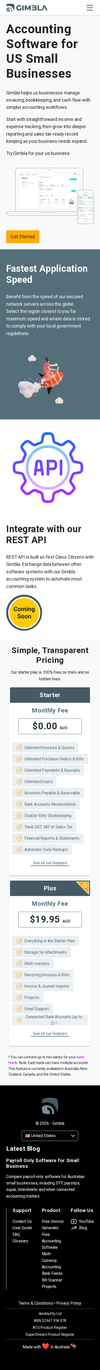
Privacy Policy (68, 1303)
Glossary (20, 1241)
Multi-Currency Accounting (51, 1260)
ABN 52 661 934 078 (50, 1321)
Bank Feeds (52, 1273)
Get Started (23, 236)
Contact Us (22, 1221)
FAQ (16, 1234)
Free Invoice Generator (53, 1224)
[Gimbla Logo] (26, 8)
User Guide (22, 1227)
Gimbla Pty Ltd (50, 1314)
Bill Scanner (52, 1280)
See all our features (50, 863)
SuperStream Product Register (50, 1334)
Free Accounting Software (51, 1241)
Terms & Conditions (36, 1303)
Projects (49, 1286)
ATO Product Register (50, 1327)
